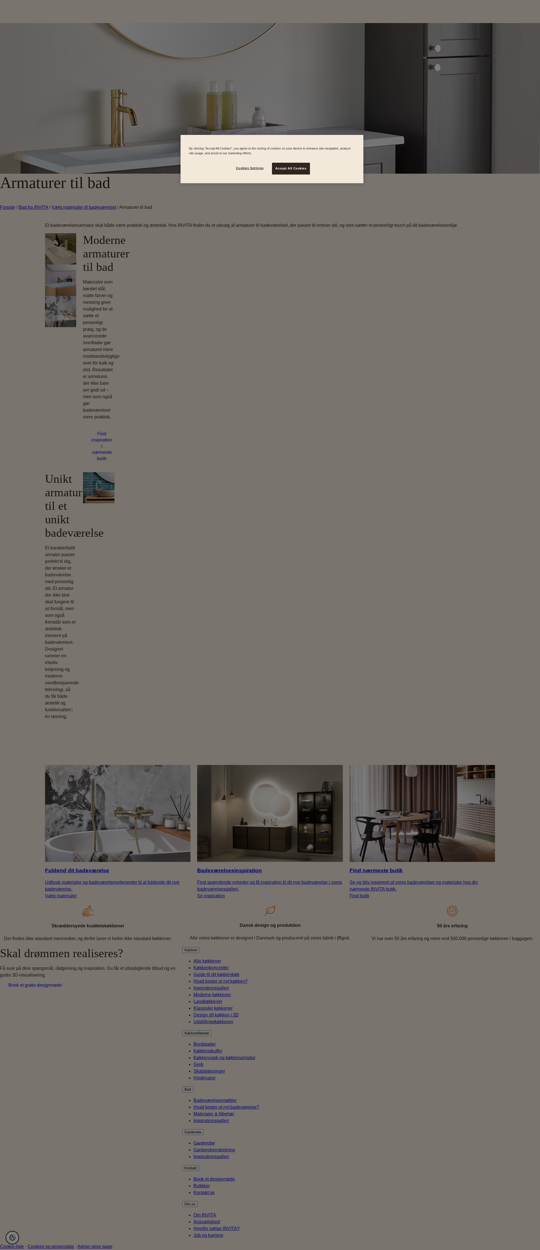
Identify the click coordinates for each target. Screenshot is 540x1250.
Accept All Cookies (290, 168)
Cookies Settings (250, 168)
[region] (272, 159)
